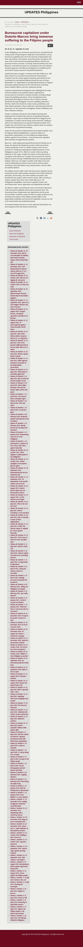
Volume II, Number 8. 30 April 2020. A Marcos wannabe (18, 746)
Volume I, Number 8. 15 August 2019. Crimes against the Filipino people (19, 873)
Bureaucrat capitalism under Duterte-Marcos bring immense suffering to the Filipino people (29, 36)
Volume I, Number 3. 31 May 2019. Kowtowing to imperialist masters (18, 902)
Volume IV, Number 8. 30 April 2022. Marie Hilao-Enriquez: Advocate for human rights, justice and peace (18, 387)
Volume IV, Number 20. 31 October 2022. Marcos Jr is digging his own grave (19, 278)
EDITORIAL (25, 22)
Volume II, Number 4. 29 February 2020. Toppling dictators (18, 775)
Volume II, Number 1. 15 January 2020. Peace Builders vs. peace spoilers (19, 795)
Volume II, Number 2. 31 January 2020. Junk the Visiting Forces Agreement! (19, 788)
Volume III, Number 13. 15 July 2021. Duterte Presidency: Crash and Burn (19, 511)
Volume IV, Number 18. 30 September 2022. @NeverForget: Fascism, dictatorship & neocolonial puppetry (19, 293)
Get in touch (13, 239)
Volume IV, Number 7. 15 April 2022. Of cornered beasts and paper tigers (18, 396)
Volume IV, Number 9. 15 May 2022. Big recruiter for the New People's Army (19, 378)
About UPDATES (15, 231)
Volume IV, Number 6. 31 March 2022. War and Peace (18, 403)
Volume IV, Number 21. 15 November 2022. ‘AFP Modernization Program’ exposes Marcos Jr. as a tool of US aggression (19, 269)
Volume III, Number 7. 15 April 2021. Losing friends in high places (19, 562)
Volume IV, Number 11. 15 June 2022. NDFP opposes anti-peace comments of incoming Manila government (19, 363)
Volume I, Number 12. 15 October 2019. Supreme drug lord (18, 842)
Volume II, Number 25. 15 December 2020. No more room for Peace (18, 625)
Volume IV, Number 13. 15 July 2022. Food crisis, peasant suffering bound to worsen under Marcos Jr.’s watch (19, 345)
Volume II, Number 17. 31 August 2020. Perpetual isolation (18, 676)
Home (17, 22)
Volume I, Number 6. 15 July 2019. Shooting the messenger (19, 884)
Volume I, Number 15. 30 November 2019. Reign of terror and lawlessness (18, 819)
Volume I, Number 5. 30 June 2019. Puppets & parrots (18, 891)
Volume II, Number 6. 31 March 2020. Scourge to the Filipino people (19, 759)
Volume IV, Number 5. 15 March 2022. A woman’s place (18, 410)
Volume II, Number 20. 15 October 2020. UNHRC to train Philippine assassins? (19, 654)
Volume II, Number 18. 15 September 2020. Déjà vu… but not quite (19, 669)
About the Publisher (16, 233)
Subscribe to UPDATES (17, 236)
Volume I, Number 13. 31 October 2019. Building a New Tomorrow (18, 835)
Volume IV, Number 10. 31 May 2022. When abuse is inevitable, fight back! (19, 372)
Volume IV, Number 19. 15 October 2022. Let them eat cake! (19, 284)
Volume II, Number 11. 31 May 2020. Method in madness (18, 719)
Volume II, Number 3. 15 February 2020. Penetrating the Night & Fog (19, 781)
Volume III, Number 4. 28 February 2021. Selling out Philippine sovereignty (19, 587)
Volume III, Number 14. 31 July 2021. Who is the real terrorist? (19, 504)
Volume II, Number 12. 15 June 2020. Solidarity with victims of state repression (19, 712)
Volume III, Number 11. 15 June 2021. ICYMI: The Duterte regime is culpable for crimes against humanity (19, 528)
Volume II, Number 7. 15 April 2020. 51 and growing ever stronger (19, 752)
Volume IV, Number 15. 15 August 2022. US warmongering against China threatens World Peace (19, 325)
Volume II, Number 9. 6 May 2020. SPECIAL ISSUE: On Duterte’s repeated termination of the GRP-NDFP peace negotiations (19, 736)
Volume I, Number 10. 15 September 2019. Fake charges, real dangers (18, 857)
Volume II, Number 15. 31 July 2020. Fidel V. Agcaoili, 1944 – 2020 (19, 690)
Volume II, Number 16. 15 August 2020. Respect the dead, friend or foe (18, 683)
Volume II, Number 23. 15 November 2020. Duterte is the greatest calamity (19, 640)
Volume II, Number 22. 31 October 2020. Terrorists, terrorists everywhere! (18, 647)
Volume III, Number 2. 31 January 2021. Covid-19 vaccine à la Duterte (18, 600)
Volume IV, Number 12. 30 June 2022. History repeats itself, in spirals (19, 354)
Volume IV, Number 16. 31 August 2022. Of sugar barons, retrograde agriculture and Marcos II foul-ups (19, 313)
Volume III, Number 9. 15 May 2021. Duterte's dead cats (18, 546)
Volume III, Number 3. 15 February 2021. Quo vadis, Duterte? (19, 593)
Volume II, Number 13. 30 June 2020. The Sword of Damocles (18, 705)
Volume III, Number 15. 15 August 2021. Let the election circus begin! (19, 497)
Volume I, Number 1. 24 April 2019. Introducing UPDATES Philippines (18, 918)
